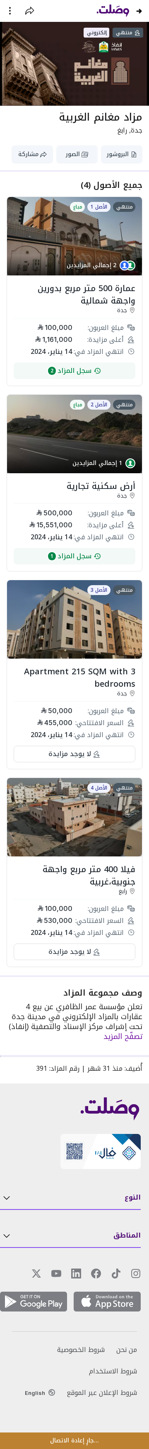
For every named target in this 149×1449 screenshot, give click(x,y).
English (35, 1393)
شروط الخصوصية (81, 1350)
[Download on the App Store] (107, 1303)
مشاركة (28, 154)
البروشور (118, 154)
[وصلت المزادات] (113, 10)
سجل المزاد (70, 370)
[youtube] (56, 1273)
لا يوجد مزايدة (69, 753)
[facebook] (96, 1273)
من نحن (126, 1350)
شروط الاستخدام (113, 1371)
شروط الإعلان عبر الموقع (102, 1393)
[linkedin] (76, 1273)
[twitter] (36, 1273)
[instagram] (136, 1273)
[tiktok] (116, 1273)
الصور (73, 154)
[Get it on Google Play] (33, 1303)
